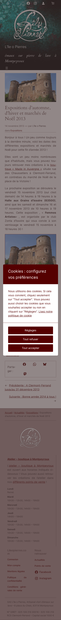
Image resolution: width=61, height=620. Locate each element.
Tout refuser (30, 339)
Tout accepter (30, 348)
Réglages (30, 330)
